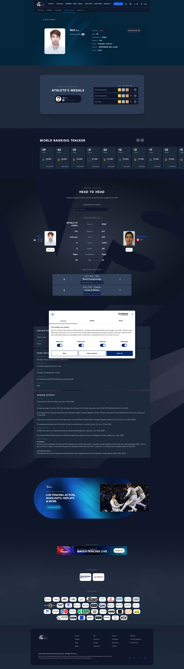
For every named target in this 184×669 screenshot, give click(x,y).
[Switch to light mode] (130, 4)
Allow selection (92, 353)
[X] (140, 658)
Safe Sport (88, 4)
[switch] (81, 345)
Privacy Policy (134, 643)
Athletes (60, 4)
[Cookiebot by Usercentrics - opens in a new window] (119, 314)
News (75, 4)
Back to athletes (50, 19)
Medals (49, 10)
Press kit (114, 646)
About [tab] (121, 320)
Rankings (58, 10)
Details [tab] (92, 320)
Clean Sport (98, 4)
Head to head (132, 30)
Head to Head (69, 10)
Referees (69, 4)
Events (50, 4)
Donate (114, 636)
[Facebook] (135, 658)
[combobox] (136, 3)
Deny (64, 353)
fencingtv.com (118, 4)
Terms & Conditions (135, 639)
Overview (41, 10)
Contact (96, 643)
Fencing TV (97, 639)
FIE (94, 636)
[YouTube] (145, 658)
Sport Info (80, 10)
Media (80, 4)
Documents (97, 646)
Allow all (119, 353)
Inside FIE (107, 4)
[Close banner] (132, 314)
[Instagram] (130, 658)
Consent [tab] (63, 321)
